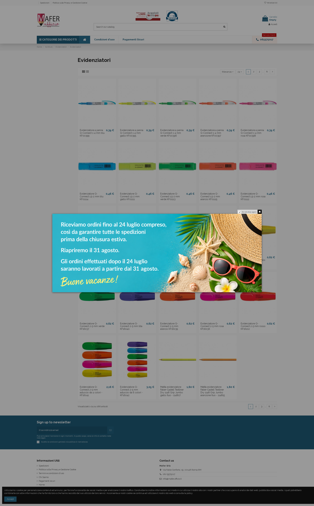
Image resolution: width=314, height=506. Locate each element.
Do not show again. (249, 212)
